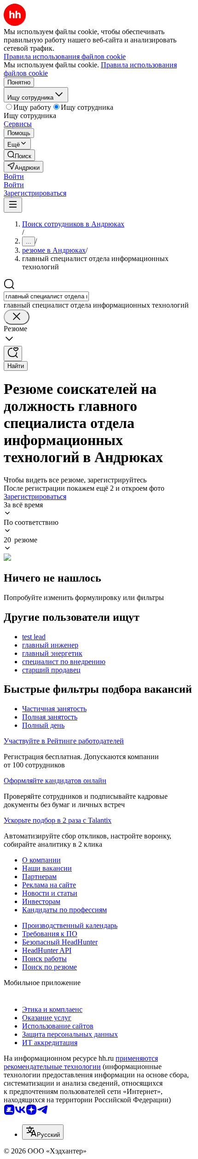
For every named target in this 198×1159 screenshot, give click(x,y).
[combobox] (46, 296)
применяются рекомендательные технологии (81, 1062)
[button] (14, 176)
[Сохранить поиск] (13, 353)
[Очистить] (16, 317)
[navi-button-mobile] (13, 205)
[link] (19, 155)
